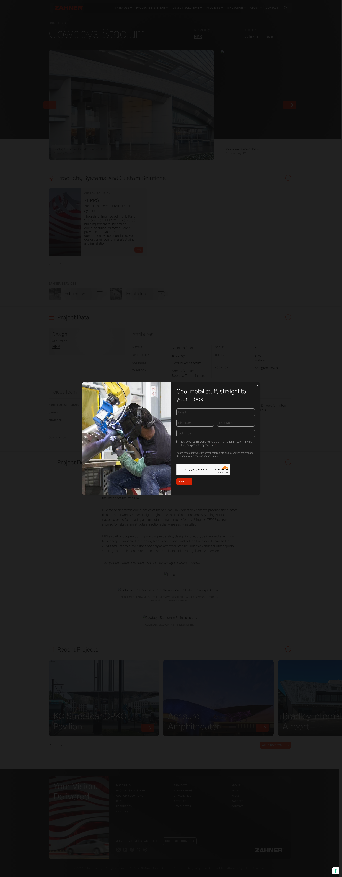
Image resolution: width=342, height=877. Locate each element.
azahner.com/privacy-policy (206, 456)
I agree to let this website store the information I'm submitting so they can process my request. (216, 443)
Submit (184, 481)
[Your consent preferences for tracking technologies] (335, 870)
